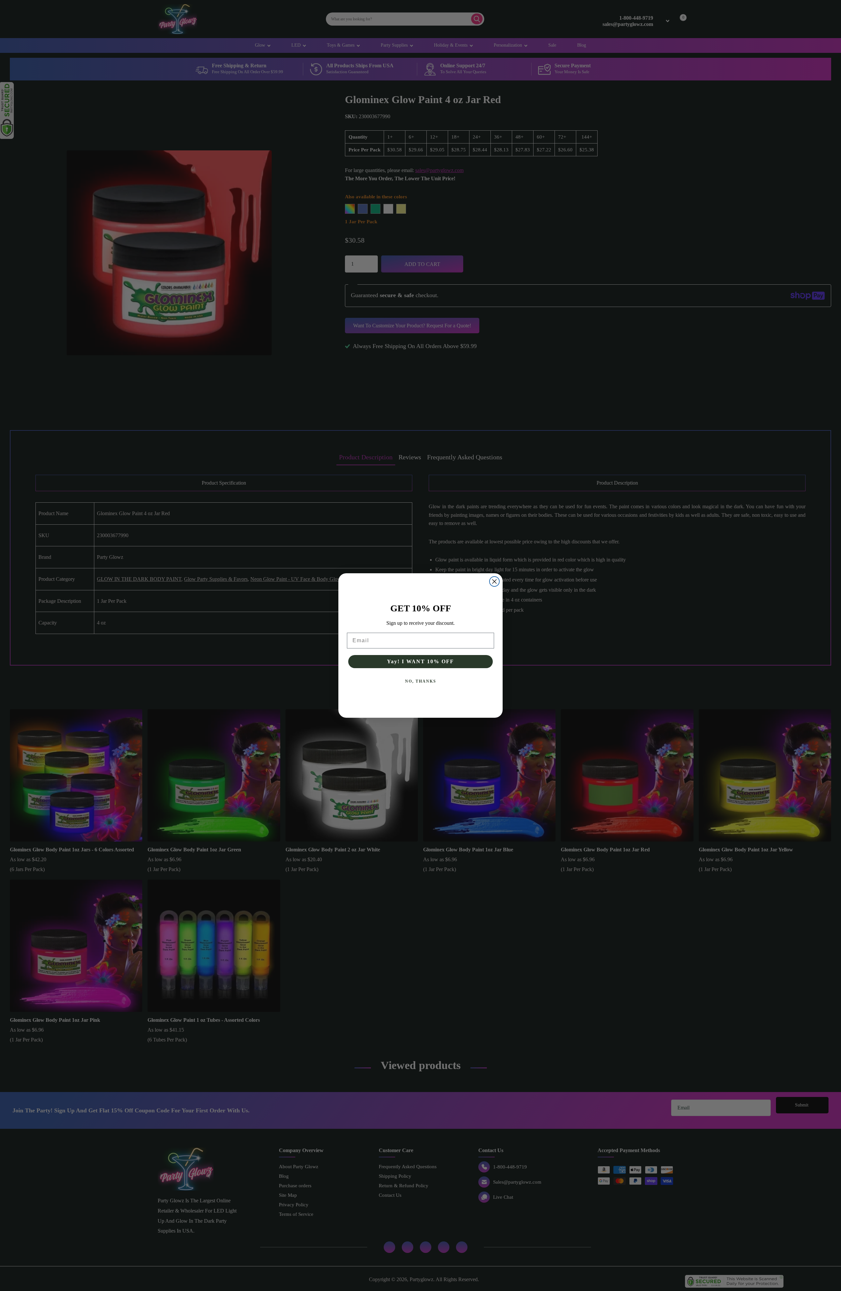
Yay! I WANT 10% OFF (420, 661)
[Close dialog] (494, 581)
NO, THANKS (420, 681)
